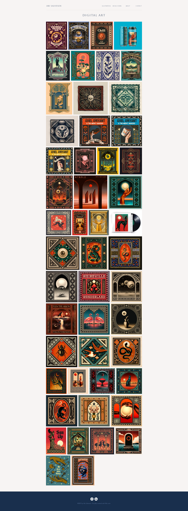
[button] (106, 6)
